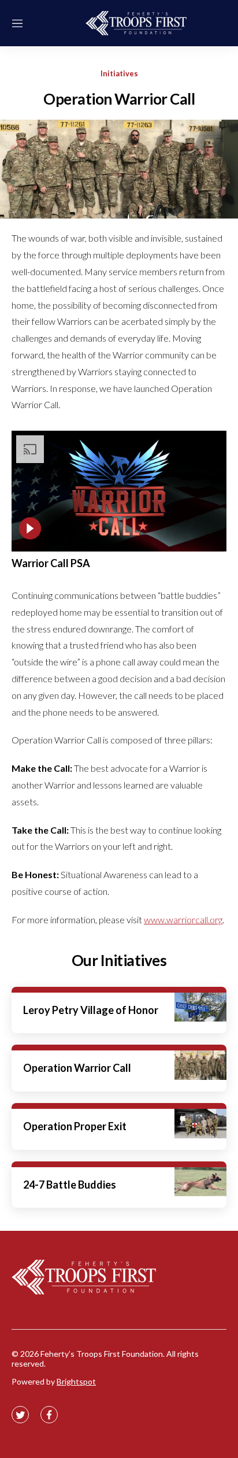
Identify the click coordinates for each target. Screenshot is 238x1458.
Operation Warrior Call (77, 1067)
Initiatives (119, 73)
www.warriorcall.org (183, 919)
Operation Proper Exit (75, 1126)
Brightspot (76, 1381)
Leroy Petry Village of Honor (90, 1010)
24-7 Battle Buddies (69, 1184)
